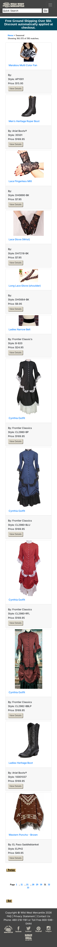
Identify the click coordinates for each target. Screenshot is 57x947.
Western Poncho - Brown (23, 834)
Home (10, 35)
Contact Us (43, 916)
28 (33, 884)
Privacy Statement (24, 916)
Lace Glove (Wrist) (19, 239)
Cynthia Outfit (17, 418)
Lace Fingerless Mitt (20, 181)
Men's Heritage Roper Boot (24, 121)
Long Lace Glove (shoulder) (25, 285)
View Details (15, 88)
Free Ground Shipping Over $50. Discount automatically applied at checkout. (28, 24)
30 (41, 884)
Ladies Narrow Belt (19, 329)
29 (37, 884)
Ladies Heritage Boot (21, 762)
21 (27, 884)
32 (49, 884)
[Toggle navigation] (50, 5)
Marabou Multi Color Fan (23, 65)
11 (22, 884)
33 (28, 888)
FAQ (9, 916)
